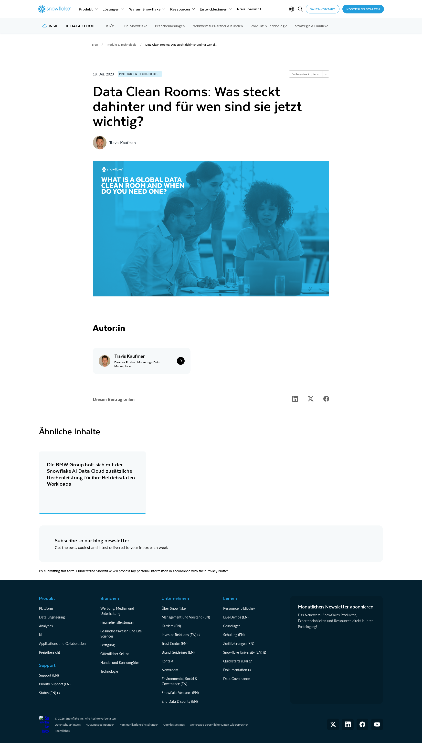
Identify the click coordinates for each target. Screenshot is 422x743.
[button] (295, 399)
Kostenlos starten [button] (363, 9)
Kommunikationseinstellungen (138, 724)
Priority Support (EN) (55, 684)
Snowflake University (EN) (242, 652)
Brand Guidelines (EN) (178, 652)
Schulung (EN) (234, 635)
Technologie (109, 671)
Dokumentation (235, 670)
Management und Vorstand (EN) (186, 617)
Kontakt (167, 661)
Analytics (46, 626)
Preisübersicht (49, 652)
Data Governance (236, 679)
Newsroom (170, 670)
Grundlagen (232, 626)
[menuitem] (88, 9)
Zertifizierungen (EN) (238, 643)
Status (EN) (47, 693)
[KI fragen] (326, 74)
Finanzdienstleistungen (117, 622)
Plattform (46, 608)
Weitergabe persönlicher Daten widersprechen (219, 724)
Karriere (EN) (171, 626)
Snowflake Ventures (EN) (180, 693)
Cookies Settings (174, 724)
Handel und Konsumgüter (119, 662)
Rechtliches (62, 731)
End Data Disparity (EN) (180, 701)
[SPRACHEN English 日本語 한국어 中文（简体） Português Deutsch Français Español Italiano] (292, 9)
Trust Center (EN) (175, 643)
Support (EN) (49, 675)
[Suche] (300, 9)
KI (40, 635)
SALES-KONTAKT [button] (322, 9)
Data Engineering (52, 617)
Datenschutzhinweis (68, 724)
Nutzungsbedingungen (100, 724)
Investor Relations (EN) (179, 635)
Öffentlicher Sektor (114, 654)
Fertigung (107, 645)
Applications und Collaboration (62, 643)
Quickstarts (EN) (235, 661)
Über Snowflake (174, 608)
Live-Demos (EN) (236, 617)
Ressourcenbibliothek (239, 608)
